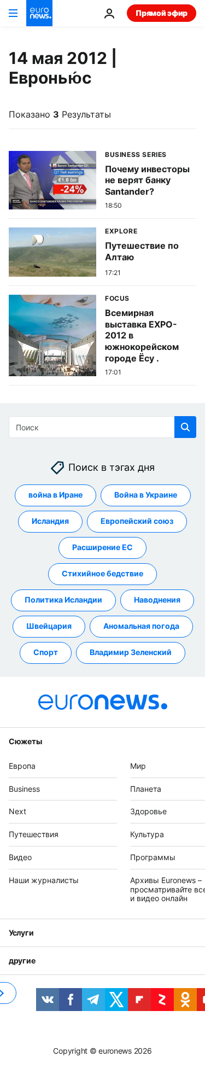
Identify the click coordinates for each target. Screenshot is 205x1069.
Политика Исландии (63, 600)
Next (17, 811)
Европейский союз (137, 521)
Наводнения (157, 600)
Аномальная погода (141, 626)
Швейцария (49, 626)
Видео (20, 857)
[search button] (185, 427)
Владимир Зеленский (131, 652)
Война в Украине (145, 495)
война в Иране (55, 495)
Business (24, 788)
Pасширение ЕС (102, 547)
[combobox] (102, 427)
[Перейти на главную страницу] (39, 13)
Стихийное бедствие (102, 574)
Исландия (50, 521)
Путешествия (33, 834)
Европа (22, 765)
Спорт (45, 652)
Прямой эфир (162, 12)
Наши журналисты (44, 880)
